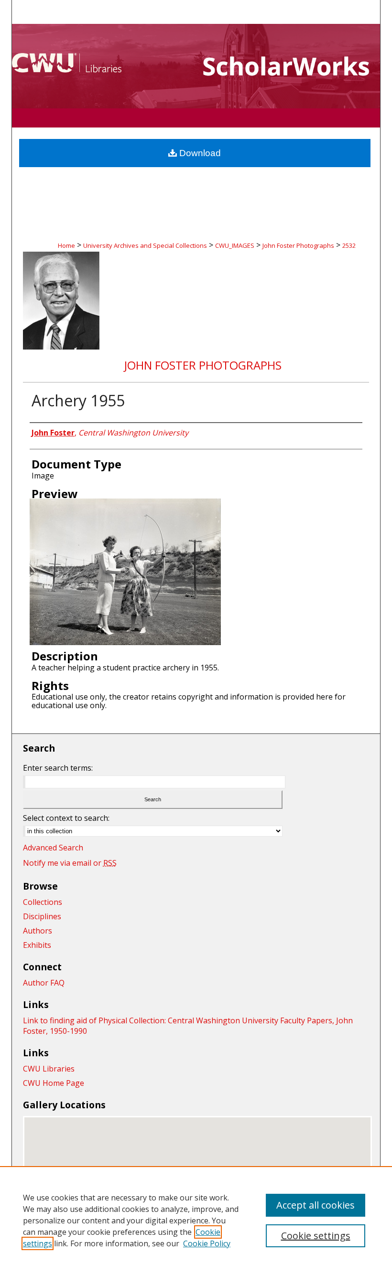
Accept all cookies (315, 1205)
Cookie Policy (206, 1243)
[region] (196, 1220)
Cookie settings (315, 1235)
